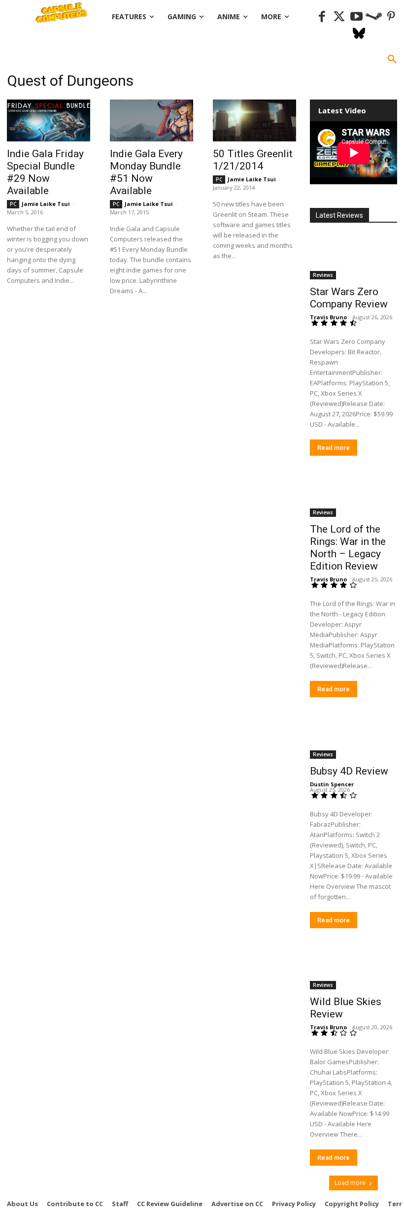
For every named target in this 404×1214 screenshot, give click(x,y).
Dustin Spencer (332, 784)
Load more (350, 1183)
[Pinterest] (391, 17)
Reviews (323, 274)
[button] (392, 59)
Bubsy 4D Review (349, 771)
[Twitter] (339, 17)
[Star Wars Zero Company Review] (353, 257)
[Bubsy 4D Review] (353, 737)
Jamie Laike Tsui (46, 203)
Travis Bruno (328, 317)
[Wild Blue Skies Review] (353, 968)
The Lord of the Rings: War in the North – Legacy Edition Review (348, 547)
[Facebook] (322, 17)
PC (13, 204)
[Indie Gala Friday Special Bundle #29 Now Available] (48, 120)
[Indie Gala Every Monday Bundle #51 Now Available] (151, 120)
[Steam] (374, 17)
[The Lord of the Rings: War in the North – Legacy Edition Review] (353, 495)
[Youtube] (356, 17)
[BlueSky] (359, 34)
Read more (333, 447)
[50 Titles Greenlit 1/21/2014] (254, 120)
